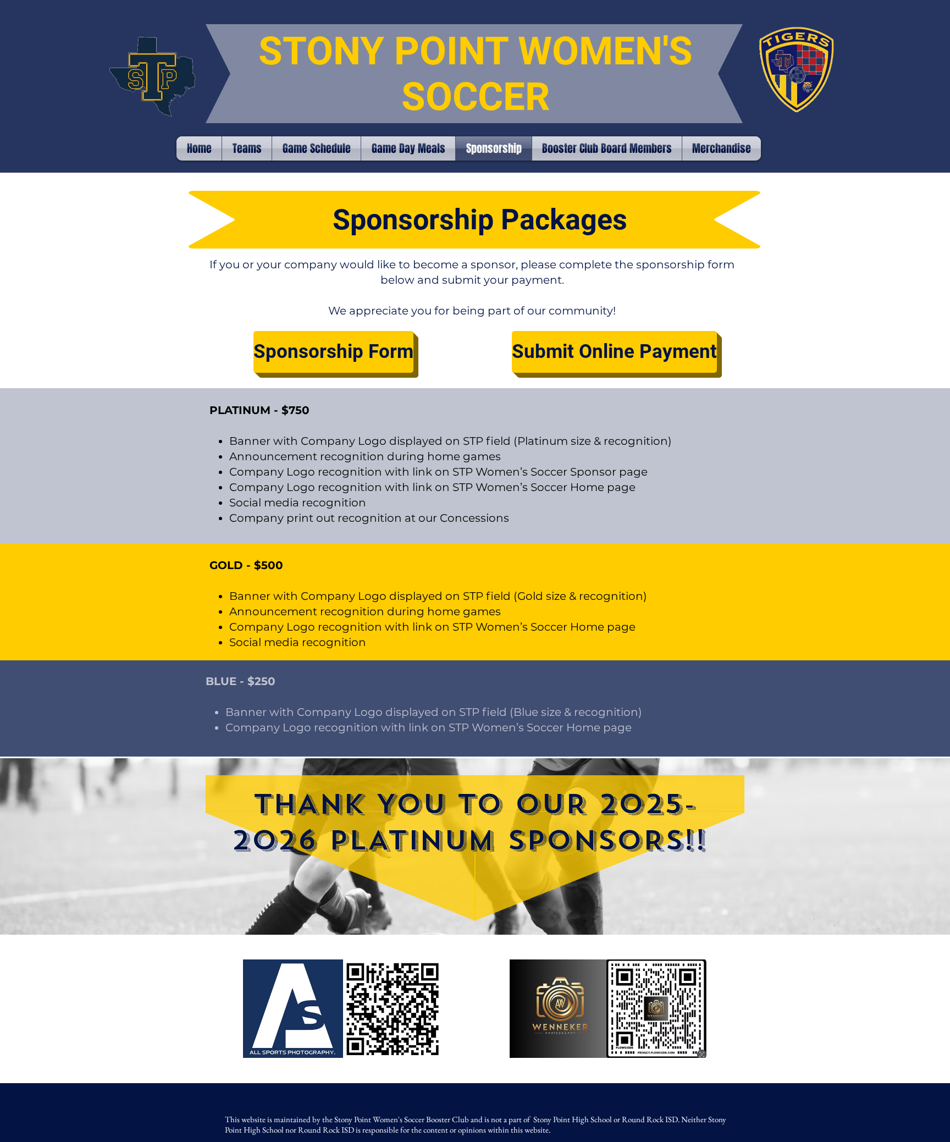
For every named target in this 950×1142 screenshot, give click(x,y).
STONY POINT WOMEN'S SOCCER (475, 73)
